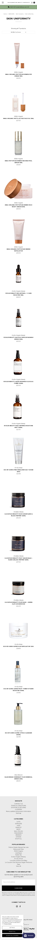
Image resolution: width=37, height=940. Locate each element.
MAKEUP (18, 827)
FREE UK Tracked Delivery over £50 (19, 7)
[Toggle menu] (2, 2)
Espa (18, 864)
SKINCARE (18, 823)
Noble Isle (18, 855)
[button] (18, 911)
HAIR (18, 825)
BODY (18, 829)
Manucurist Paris (18, 849)
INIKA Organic (18, 851)
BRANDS (18, 835)
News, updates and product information (18, 811)
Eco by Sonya (18, 858)
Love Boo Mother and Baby (18, 860)
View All (18, 866)
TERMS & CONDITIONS (18, 805)
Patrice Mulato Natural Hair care (19, 847)
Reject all (12, 931)
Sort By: (13, 32)
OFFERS (18, 837)
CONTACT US (18, 804)
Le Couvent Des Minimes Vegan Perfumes (18, 862)
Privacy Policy (7, 923)
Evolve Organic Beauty (18, 857)
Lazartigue (18, 853)
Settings (12, 927)
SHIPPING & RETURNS (18, 807)
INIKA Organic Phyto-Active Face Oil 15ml (18, 118)
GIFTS (18, 822)
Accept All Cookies (12, 935)
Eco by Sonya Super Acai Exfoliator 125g (18, 646)
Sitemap (18, 813)
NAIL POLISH (18, 831)
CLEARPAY (18, 809)
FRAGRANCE (18, 833)
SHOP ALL (18, 839)
